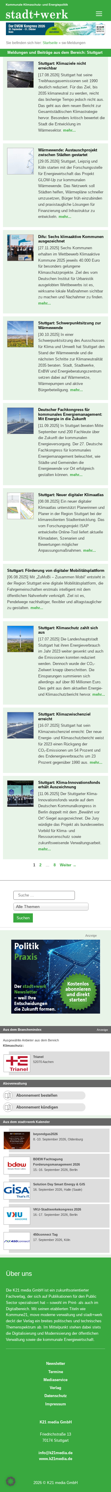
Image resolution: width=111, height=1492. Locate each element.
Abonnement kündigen (37, 1107)
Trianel (38, 1057)
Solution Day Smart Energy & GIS (59, 1184)
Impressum (55, 1404)
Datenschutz (55, 1396)
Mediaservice (55, 1380)
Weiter (68, 865)
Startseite (50, 43)
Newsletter (55, 1363)
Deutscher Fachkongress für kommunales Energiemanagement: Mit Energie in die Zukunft (70, 414)
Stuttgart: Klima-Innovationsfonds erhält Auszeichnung (69, 784)
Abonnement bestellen (36, 1095)
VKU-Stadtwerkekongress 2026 (57, 1209)
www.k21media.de (55, 1459)
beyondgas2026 (46, 1134)
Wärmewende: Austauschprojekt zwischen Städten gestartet (67, 152)
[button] (10, 1481)
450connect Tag (45, 1234)
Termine (55, 1372)
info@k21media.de (55, 1453)
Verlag (55, 1388)
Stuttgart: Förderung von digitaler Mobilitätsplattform (55, 570)
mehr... (69, 130)
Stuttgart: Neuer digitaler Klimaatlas (71, 495)
